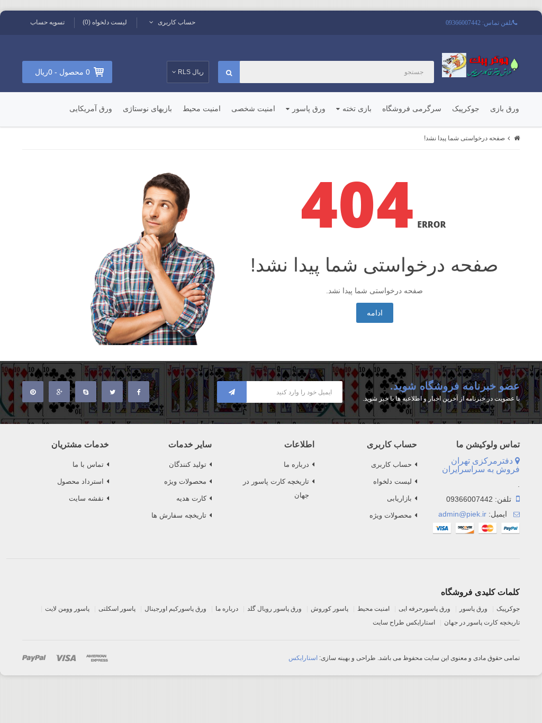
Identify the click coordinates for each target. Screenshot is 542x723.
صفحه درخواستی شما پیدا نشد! (464, 138)
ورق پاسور (309, 108)
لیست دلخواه (392, 481)
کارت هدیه (191, 498)
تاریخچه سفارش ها (178, 515)
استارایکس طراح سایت (404, 622)
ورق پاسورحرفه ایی (424, 608)
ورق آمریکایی (90, 108)
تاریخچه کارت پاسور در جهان (276, 488)
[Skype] (85, 391)
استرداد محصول (80, 481)
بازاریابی (399, 498)
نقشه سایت (86, 498)
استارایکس (303, 658)
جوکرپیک (466, 108)
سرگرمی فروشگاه (411, 108)
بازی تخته (357, 108)
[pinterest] (32, 391)
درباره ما (296, 464)
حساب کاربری (391, 464)
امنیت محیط (202, 108)
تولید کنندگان (187, 464)
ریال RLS (190, 72)
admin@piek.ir (462, 514)
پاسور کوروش (329, 608)
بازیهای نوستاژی (147, 108)
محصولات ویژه (390, 515)
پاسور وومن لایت (67, 608)
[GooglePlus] (59, 391)
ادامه (375, 313)
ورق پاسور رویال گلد (274, 608)
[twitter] (112, 391)
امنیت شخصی (253, 108)
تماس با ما (88, 464)
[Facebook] (139, 391)
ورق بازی (504, 108)
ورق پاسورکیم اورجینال (175, 608)
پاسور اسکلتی (117, 608)
